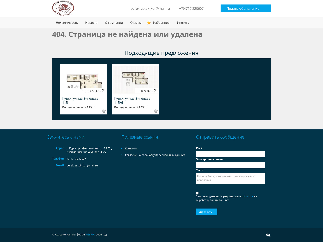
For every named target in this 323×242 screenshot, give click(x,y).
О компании (114, 23)
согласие (248, 196)
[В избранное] (101, 111)
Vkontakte (268, 235)
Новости (91, 23)
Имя (199, 148)
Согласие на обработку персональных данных (155, 155)
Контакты (131, 148)
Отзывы (135, 23)
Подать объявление (243, 8)
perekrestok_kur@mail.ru (150, 8)
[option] (84, 89)
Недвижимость (67, 23)
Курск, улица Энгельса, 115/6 (132, 100)
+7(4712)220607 (191, 8)
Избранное (161, 23)
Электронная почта (209, 159)
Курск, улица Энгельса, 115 (80, 100)
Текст (200, 170)
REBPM (90, 234)
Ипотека (183, 23)
